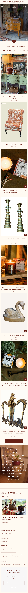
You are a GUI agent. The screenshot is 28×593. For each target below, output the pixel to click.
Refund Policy (4, 538)
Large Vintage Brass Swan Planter (14, 336)
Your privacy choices (6, 533)
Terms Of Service (5, 536)
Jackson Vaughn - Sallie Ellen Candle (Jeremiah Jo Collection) (14, 288)
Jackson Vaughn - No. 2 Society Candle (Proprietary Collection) (14, 384)
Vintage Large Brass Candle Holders (14, 240)
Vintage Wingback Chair (14, 144)
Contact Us (4, 541)
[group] (14, 22)
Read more (5, 522)
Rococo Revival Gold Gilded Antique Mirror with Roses (14, 433)
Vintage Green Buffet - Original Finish (14, 97)
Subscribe (14, 587)
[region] (14, 22)
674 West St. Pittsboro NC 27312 (8, 551)
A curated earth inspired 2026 (14, 46)
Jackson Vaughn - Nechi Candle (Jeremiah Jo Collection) (14, 191)
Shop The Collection (14, 440)
